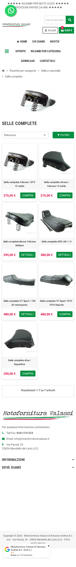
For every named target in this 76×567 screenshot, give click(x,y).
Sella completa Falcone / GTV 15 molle (19, 184)
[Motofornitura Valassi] (16, 24)
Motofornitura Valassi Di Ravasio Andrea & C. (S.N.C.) (28, 548)
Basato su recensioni (21, 555)
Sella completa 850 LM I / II (57, 241)
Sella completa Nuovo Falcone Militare (19, 243)
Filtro (64, 135)
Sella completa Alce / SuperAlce (19, 362)
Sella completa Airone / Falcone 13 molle (56, 184)
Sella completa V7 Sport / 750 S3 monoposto (20, 303)
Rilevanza (10, 135)
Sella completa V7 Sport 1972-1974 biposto (56, 303)
